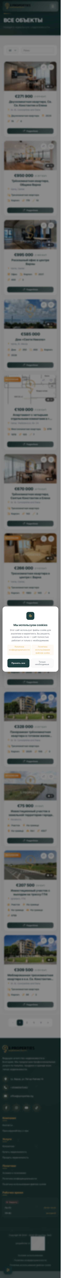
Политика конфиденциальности (19, 648)
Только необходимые (42, 663)
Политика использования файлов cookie (42, 650)
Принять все (18, 663)
